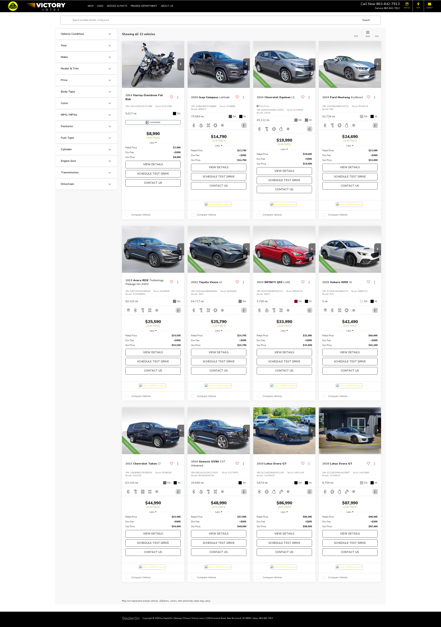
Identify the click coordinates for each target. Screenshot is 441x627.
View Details (153, 164)
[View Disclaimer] (222, 125)
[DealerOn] (131, 618)
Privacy (186, 618)
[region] (153, 152)
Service (379, 8)
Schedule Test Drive (153, 174)
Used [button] (100, 6)
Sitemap (178, 618)
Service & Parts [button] (117, 6)
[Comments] (244, 125)
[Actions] (178, 97)
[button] (180, 64)
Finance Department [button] (144, 6)
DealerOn (167, 618)
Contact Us (153, 183)
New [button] (91, 6)
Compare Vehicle (141, 215)
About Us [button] (167, 6)
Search (366, 20)
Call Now (368, 4)
